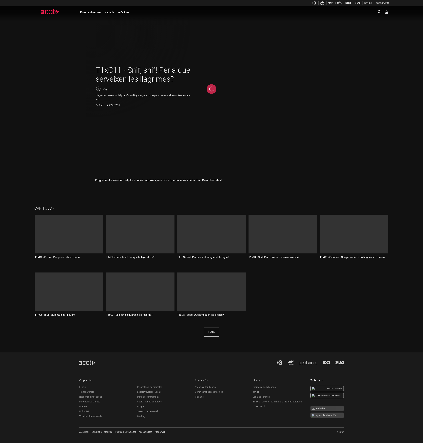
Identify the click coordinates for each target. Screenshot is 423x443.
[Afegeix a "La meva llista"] (98, 88)
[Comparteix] (105, 88)
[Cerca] (381, 12)
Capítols (43, 208)
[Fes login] (387, 12)
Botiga (368, 3)
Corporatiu (382, 3)
